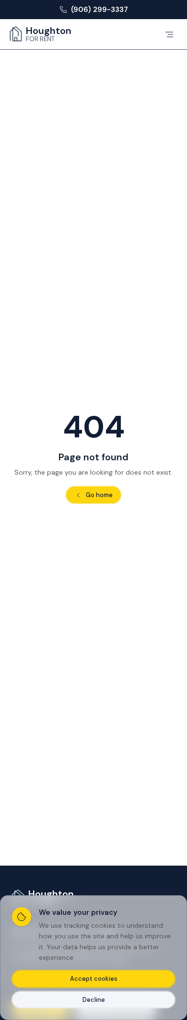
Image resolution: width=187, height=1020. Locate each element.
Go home (99, 495)
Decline (93, 1000)
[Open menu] (169, 34)
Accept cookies (93, 979)
